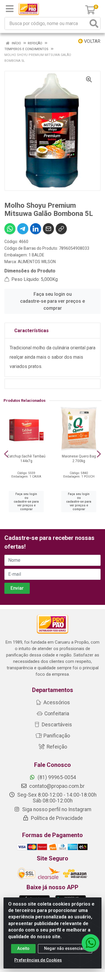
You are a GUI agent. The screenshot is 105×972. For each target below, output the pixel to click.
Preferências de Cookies (38, 960)
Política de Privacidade (56, 818)
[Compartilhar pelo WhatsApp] (9, 228)
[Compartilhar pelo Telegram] (22, 228)
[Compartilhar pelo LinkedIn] (35, 228)
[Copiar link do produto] (61, 228)
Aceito (23, 948)
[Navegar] (6, 454)
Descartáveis (56, 725)
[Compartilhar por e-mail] (48, 228)
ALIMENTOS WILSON (37, 261)
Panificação (56, 736)
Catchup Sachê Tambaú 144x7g (26, 458)
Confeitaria (56, 713)
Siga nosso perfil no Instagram (56, 809)
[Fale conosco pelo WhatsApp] (90, 943)
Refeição (56, 747)
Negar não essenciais (65, 948)
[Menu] (9, 8)
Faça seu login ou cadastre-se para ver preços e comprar (52, 301)
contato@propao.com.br (57, 786)
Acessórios (56, 702)
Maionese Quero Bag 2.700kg (79, 458)
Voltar (91, 41)
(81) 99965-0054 (56, 777)
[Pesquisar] (94, 23)
